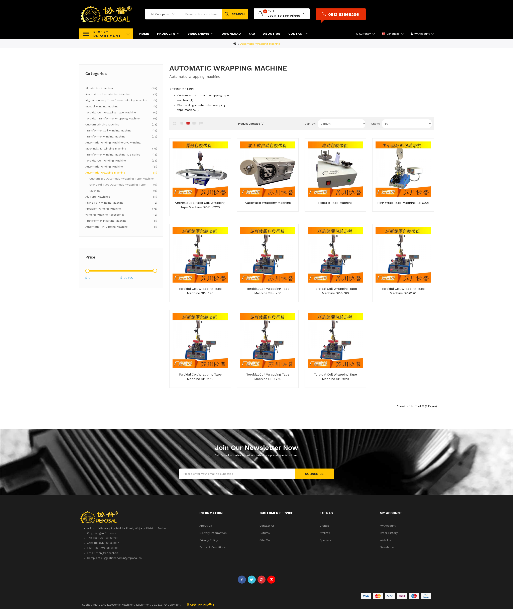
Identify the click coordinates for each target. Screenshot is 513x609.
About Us (205, 525)
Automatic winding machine (120, 166)
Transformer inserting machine (120, 220)
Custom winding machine (120, 124)
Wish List (386, 540)
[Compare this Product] (205, 206)
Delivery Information (213, 532)
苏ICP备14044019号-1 (200, 604)
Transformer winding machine (120, 136)
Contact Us (267, 525)
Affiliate (325, 532)
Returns (265, 532)
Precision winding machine (120, 208)
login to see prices (284, 15)
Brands (324, 525)
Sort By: (310, 123)
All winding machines (120, 88)
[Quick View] (215, 206)
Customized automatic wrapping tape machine (122, 179)
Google (262, 580)
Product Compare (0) (251, 123)
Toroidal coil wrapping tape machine (120, 112)
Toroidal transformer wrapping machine (120, 118)
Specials (325, 540)
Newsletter (387, 547)
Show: (375, 123)
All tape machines (120, 196)
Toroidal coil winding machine (120, 160)
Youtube (271, 580)
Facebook (242, 580)
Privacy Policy (208, 540)
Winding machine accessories (120, 214)
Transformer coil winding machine (120, 130)
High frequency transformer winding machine (120, 100)
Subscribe (314, 474)
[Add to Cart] (185, 206)
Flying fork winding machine (120, 202)
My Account (388, 525)
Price (90, 257)
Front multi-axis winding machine (120, 94)
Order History (389, 532)
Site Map (266, 540)
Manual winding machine (120, 106)
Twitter (252, 580)
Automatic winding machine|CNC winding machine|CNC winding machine (120, 145)
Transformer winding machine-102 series (120, 154)
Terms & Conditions (212, 547)
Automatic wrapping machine (260, 43)
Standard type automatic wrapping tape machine (122, 187)
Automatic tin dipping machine (120, 226)
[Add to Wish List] (195, 206)
